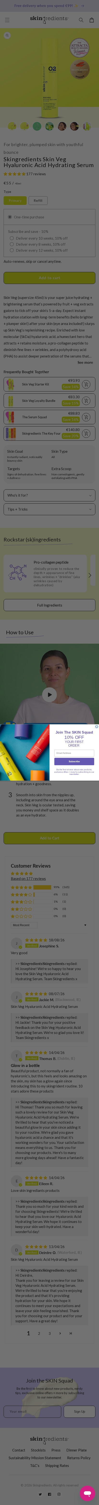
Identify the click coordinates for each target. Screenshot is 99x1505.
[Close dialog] (96, 726)
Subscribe (74, 761)
